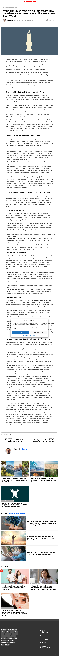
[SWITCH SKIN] (57, 1)
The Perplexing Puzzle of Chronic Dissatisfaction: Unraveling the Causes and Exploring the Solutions (43, 587)
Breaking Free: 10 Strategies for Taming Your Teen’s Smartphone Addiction (41, 553)
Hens (12, 640)
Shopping (43, 646)
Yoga (16, 638)
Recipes (43, 631)
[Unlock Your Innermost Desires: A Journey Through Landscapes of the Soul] (44, 469)
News (42, 635)
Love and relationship (46, 645)
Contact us (35, 654)
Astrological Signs (13, 629)
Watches (13, 636)
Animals (43, 630)
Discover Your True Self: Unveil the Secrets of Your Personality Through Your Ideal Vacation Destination (14, 480)
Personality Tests (6, 434)
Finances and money (46, 647)
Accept (20, 332)
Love (17, 631)
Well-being (43, 642)
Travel (42, 648)
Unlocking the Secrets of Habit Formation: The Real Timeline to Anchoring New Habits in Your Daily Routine (42, 523)
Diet (3, 633)
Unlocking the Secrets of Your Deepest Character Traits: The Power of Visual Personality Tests (14, 504)
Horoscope (43, 634)
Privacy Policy (32, 335)
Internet (7, 644)
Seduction (15, 633)
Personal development (7, 476)
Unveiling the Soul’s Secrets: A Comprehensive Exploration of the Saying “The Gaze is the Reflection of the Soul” (14, 613)
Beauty (43, 643)
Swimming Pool (5, 640)
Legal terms (41, 654)
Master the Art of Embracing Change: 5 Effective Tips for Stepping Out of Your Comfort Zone (40, 538)
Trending (1, 570)
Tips (8, 631)
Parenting (4, 638)
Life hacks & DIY (45, 632)
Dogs (3, 631)
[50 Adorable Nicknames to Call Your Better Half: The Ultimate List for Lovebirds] (15, 576)
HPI (2, 644)
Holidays (13, 642)
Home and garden (45, 627)
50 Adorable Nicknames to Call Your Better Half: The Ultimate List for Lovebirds (14, 587)
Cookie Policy (26, 335)
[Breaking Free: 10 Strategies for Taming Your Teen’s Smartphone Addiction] (13, 553)
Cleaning (10, 638)
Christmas (8, 633)
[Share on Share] (29, 24)
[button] (46, 320)
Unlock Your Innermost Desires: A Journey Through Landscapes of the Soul (43, 480)
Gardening (4, 629)
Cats (12, 631)
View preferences (38, 332)
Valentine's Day (5, 642)
